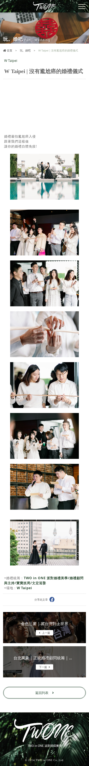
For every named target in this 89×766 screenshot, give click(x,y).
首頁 (9, 50)
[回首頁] (44, 6)
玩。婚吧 (25, 50)
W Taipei (24, 588)
